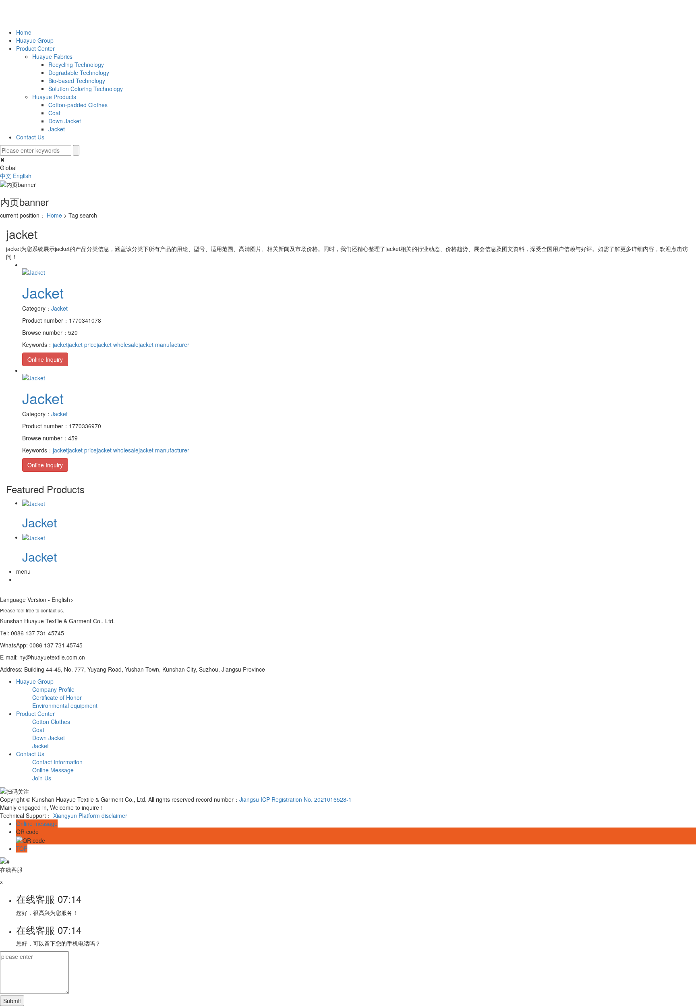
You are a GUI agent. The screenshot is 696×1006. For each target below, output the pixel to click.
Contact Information (57, 762)
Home (23, 32)
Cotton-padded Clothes (78, 105)
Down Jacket (64, 121)
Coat (54, 113)
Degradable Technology (78, 72)
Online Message (53, 770)
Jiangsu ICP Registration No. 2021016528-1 (295, 799)
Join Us (41, 778)
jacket (60, 344)
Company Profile (53, 689)
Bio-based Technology (76, 81)
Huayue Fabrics (52, 56)
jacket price (82, 344)
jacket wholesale (118, 344)
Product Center (35, 48)
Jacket (56, 129)
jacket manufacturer (164, 344)
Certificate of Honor (57, 697)
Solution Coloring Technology (85, 89)
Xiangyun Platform (76, 815)
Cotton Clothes (51, 722)
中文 (6, 176)
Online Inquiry (45, 359)
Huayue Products (54, 97)
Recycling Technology (76, 64)
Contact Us (30, 137)
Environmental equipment (64, 705)
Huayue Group (35, 40)
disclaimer (114, 815)
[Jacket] (33, 271)
